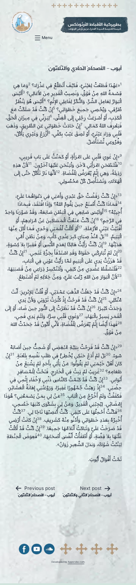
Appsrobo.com (76, 561)
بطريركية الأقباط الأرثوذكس (94, 24)
